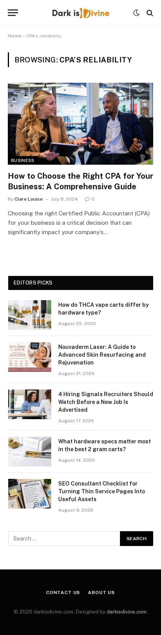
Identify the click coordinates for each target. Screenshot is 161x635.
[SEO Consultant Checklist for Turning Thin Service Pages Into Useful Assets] (29, 494)
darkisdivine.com (127, 612)
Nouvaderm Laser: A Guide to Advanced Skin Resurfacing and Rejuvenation (102, 355)
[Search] (149, 12)
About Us (101, 592)
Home (14, 36)
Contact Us (63, 592)
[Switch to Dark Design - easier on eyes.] (136, 12)
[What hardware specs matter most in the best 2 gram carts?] (29, 451)
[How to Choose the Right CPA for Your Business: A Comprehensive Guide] (80, 123)
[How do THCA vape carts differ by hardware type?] (29, 315)
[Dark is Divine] (80, 12)
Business (23, 160)
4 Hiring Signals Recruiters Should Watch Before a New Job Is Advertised (105, 402)
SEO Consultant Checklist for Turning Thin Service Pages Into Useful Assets (101, 491)
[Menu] (13, 12)
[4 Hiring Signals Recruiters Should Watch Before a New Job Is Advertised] (29, 404)
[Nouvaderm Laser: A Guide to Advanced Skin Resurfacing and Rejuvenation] (29, 357)
